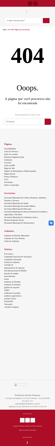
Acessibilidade (10, 149)
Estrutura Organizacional (14, 157)
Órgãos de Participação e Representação (20, 171)
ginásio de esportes (11, 287)
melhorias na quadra (12, 293)
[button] (3, 3)
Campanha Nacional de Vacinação (18, 257)
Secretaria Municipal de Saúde (16, 203)
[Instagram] (27, 420)
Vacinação (8, 304)
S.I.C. (6, 179)
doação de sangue (11, 273)
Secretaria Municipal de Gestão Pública (19, 206)
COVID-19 (8, 265)
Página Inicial (9, 174)
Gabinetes (8, 160)
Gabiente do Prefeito (12, 282)
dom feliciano (9, 276)
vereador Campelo (11, 307)
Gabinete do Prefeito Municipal (16, 236)
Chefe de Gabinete (11, 241)
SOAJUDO (8, 301)
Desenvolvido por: (27, 437)
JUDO (6, 290)
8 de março (8, 254)
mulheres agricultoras (12, 296)
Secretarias (8, 182)
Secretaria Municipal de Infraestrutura (19, 223)
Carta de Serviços (11, 151)
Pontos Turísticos (11, 177)
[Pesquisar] (46, 20)
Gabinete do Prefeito (12, 285)
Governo (7, 163)
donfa (6, 279)
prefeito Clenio (10, 299)
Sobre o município (11, 185)
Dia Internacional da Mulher (15, 271)
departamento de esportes (14, 268)
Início (4, 29)
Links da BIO (9, 165)
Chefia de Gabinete (12, 262)
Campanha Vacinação (12, 259)
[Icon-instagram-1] (35, 3)
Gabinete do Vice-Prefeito (14, 238)
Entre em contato (11, 154)
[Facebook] (30, 3)
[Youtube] (32, 420)
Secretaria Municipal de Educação (17, 209)
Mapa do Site (9, 168)
